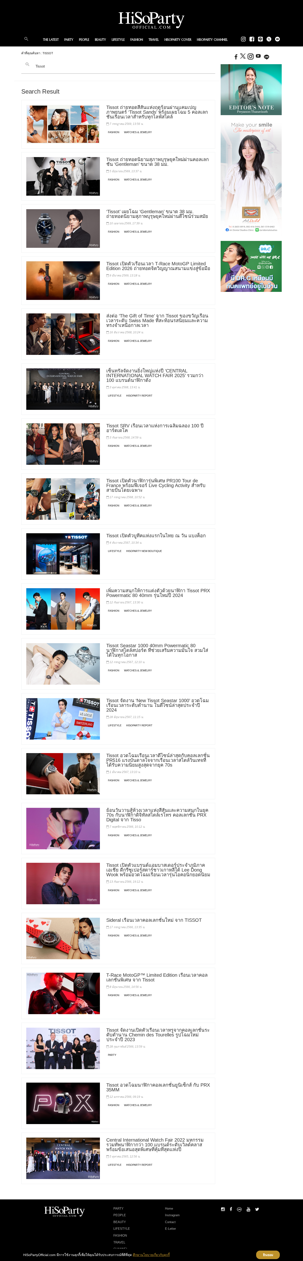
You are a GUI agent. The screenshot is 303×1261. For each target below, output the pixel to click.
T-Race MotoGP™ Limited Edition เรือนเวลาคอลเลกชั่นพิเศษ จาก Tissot (157, 977)
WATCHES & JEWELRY (138, 132)
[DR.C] (251, 266)
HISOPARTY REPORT (139, 395)
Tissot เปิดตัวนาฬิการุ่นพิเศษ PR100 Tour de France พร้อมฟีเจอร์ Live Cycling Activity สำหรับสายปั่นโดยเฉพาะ (155, 485)
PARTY (68, 40)
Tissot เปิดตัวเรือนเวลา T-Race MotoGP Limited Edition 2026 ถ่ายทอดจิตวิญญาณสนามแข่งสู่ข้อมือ (158, 266)
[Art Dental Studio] (251, 178)
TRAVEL (154, 40)
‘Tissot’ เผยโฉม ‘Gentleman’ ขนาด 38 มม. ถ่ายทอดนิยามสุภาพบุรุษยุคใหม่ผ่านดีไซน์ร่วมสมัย (157, 214)
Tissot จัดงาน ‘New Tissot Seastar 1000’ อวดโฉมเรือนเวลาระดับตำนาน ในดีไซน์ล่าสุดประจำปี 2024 (157, 705)
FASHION (136, 40)
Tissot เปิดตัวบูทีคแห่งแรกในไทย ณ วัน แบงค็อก (156, 535)
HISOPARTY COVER (178, 40)
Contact (170, 1222)
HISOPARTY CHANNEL (212, 40)
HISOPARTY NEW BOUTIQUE (144, 551)
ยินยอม (268, 1255)
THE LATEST (51, 40)
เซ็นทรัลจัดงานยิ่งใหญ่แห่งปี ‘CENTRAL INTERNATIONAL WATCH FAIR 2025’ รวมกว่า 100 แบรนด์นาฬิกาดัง (154, 375)
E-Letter (170, 1228)
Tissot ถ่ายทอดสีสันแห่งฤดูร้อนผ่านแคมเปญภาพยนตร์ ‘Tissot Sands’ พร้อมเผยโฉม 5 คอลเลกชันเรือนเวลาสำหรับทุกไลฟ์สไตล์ (157, 112)
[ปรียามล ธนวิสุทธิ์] (251, 89)
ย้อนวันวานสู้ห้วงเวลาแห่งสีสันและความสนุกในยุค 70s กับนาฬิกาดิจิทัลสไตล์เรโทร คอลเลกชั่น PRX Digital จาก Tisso (157, 815)
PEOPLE (84, 40)
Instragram (172, 1215)
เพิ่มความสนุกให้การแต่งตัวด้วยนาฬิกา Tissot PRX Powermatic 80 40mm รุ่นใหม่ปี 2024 (158, 593)
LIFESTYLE (118, 40)
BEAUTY (100, 40)
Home (169, 1208)
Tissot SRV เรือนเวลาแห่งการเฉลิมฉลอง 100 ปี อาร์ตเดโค (155, 428)
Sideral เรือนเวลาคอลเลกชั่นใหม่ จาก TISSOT (154, 920)
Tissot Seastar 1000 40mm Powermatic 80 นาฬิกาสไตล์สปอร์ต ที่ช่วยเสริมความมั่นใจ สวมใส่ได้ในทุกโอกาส (157, 650)
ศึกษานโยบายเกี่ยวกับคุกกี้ (151, 1255)
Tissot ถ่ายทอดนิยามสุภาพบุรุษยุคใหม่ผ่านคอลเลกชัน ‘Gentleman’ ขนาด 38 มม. (157, 162)
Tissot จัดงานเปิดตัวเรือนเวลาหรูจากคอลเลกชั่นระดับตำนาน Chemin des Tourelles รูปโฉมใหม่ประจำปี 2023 (158, 1034)
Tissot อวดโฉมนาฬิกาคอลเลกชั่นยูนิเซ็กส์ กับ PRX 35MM (158, 1087)
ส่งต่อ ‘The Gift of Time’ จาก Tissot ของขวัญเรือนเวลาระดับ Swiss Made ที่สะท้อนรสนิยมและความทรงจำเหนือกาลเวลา (157, 320)
